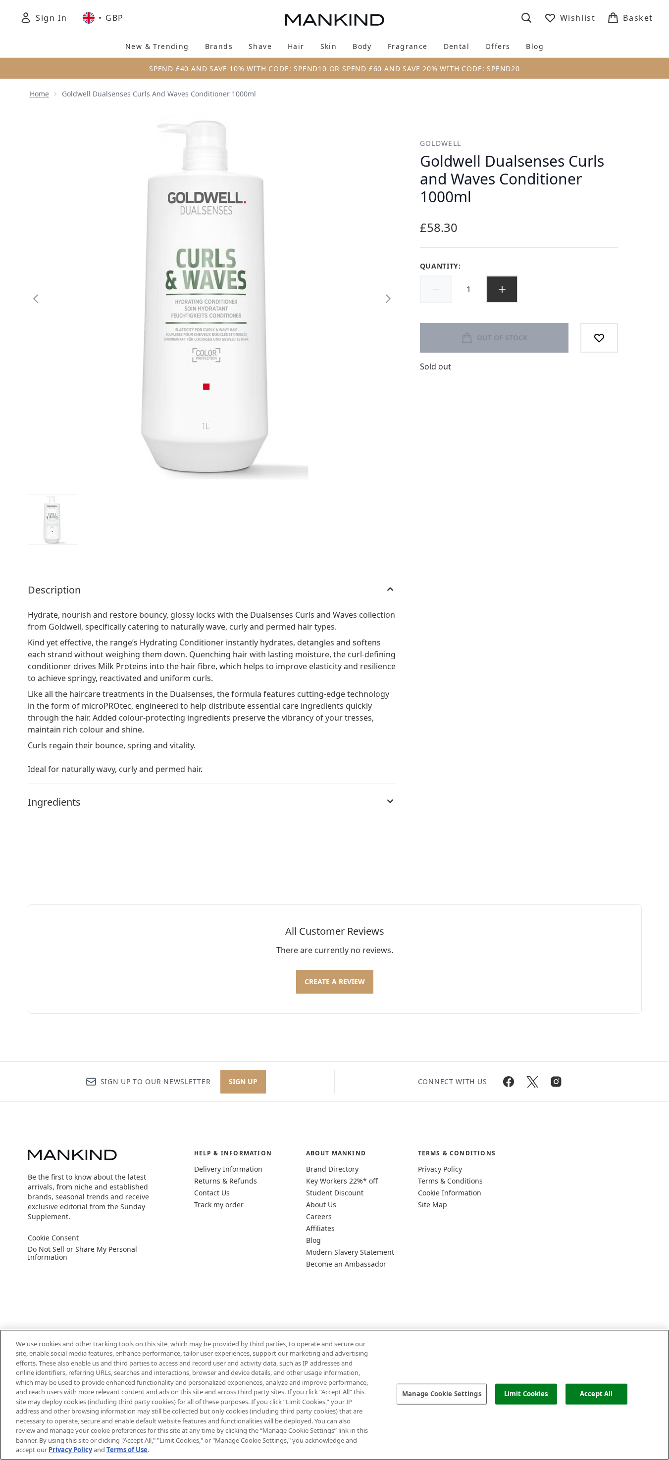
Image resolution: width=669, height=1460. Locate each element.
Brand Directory (332, 1169)
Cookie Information (449, 1192)
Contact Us (212, 1192)
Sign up (243, 1081)
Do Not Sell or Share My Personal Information (82, 1253)
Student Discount (334, 1192)
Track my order (219, 1204)
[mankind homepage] (334, 20)
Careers (319, 1216)
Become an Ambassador (346, 1264)
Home (39, 93)
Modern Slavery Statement (350, 1252)
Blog (313, 1240)
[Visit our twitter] (532, 1082)
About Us (321, 1204)
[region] (334, 1394)
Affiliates (320, 1228)
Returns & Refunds (225, 1181)
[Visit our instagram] (556, 1082)
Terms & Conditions (450, 1181)
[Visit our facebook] (508, 1082)
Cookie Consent (53, 1238)
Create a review (335, 981)
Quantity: (440, 266)
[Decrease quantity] (436, 289)
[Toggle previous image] (36, 299)
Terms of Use (127, 1449)
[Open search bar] (526, 18)
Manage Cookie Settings (441, 1393)
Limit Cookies (526, 1393)
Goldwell (441, 143)
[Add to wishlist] (599, 338)
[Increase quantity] (502, 289)
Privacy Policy (440, 1169)
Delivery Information (228, 1169)
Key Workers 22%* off (342, 1181)
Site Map (432, 1204)
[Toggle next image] (388, 299)
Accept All (596, 1393)
